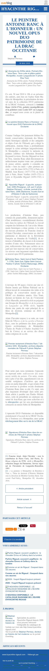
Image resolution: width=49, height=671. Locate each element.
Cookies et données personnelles (15, 668)
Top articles (7, 665)
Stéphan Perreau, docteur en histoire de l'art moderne (23, 633)
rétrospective (13, 401)
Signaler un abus (29, 665)
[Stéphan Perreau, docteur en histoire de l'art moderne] (10, 619)
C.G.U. (41, 665)
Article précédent (25, 488)
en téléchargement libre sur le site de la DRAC (24, 419)
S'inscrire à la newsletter (13, 539)
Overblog (43, 654)
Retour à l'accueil (24, 507)
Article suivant (23, 499)
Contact (17, 665)
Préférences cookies (38, 668)
